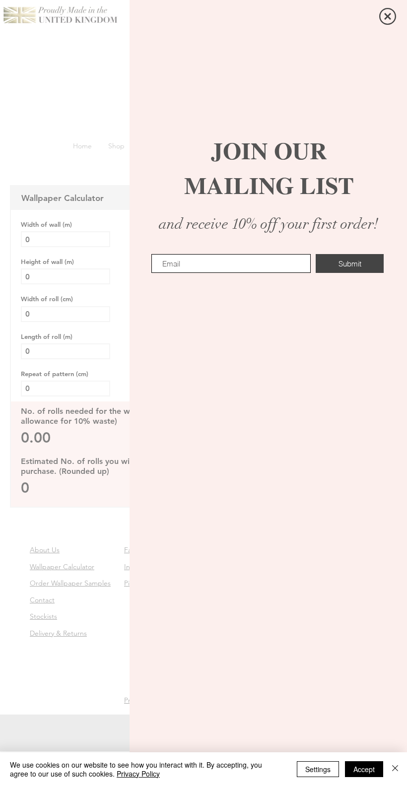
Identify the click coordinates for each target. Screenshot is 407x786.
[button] (387, 16)
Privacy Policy (138, 774)
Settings (318, 769)
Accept (364, 769)
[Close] (395, 769)
